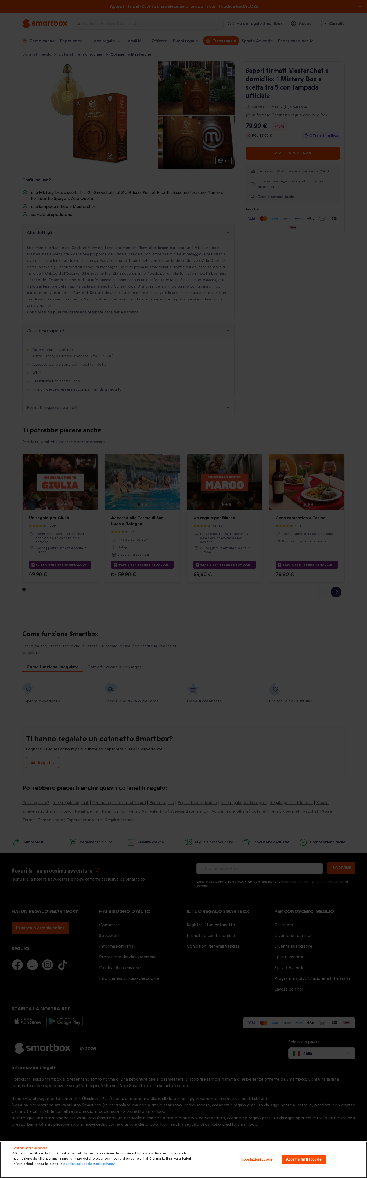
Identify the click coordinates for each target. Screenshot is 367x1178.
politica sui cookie (77, 1163)
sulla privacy (105, 1163)
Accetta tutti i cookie (303, 1159)
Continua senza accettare (30, 1148)
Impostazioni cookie (256, 1159)
